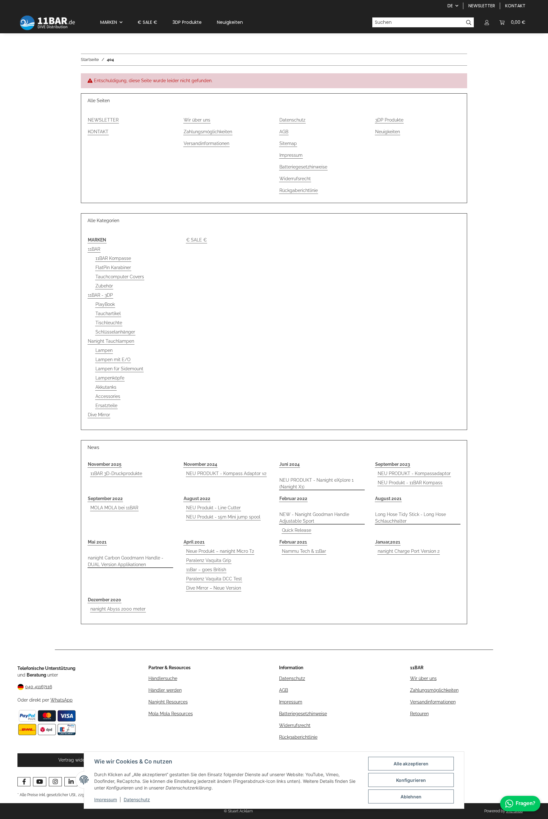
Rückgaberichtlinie (298, 190)
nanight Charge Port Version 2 (409, 551)
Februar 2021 (293, 542)
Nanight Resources (168, 701)
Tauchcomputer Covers (119, 276)
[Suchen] (469, 22)
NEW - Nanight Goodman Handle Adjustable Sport (314, 518)
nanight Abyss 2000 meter (118, 608)
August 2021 (388, 498)
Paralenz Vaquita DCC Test (214, 578)
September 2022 (105, 498)
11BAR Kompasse (113, 258)
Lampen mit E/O (113, 359)
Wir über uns (197, 119)
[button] (486, 22)
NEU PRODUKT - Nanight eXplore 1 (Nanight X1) (316, 483)
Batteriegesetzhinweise (303, 166)
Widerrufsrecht (295, 178)
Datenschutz (137, 799)
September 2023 (392, 464)
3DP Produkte (187, 22)
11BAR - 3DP (100, 295)
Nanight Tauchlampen (111, 341)
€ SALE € (196, 239)
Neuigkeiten (230, 22)
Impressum (105, 799)
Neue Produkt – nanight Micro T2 (220, 551)
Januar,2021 (387, 542)
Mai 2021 (97, 542)
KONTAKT (515, 6)
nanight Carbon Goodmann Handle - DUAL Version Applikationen (125, 561)
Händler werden (165, 690)
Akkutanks (105, 387)
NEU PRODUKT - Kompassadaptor (414, 473)
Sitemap (288, 143)
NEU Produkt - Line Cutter (213, 507)
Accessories (107, 396)
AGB (283, 131)
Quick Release (296, 530)
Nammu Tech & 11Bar (304, 551)
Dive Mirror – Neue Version (213, 588)
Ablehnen (411, 796)
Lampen (104, 350)
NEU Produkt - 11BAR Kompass (410, 482)
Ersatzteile (106, 405)
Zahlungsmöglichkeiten (208, 131)
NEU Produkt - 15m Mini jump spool (223, 516)
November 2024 (200, 464)
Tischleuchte (108, 322)
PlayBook (105, 304)
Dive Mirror (99, 414)
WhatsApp (61, 700)
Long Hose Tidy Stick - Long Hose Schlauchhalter (410, 518)
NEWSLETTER (481, 6)
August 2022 (197, 498)
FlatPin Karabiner (113, 267)
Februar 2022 (293, 498)
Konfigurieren (411, 780)
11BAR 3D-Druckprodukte (116, 473)
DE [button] (450, 6)
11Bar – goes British (206, 569)
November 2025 (104, 464)
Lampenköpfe (109, 377)
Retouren (419, 713)
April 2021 (194, 542)
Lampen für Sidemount (119, 368)
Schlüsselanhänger (115, 331)
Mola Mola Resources (170, 713)
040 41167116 (38, 686)
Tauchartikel (108, 313)
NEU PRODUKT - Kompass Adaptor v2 (226, 473)
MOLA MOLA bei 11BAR (114, 507)
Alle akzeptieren (411, 763)
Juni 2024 (289, 464)
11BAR (94, 249)
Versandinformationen (206, 143)
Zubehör (104, 285)
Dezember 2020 (104, 599)
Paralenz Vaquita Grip (208, 560)
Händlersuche (162, 678)
